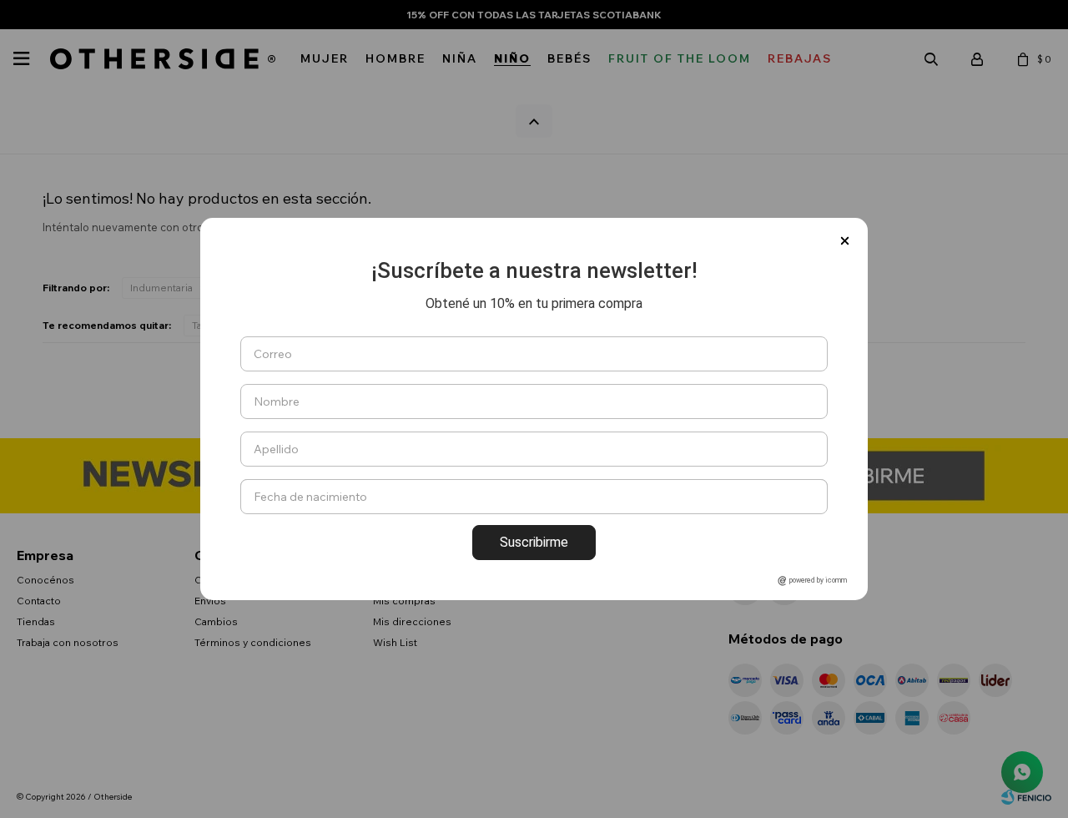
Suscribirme (534, 542)
